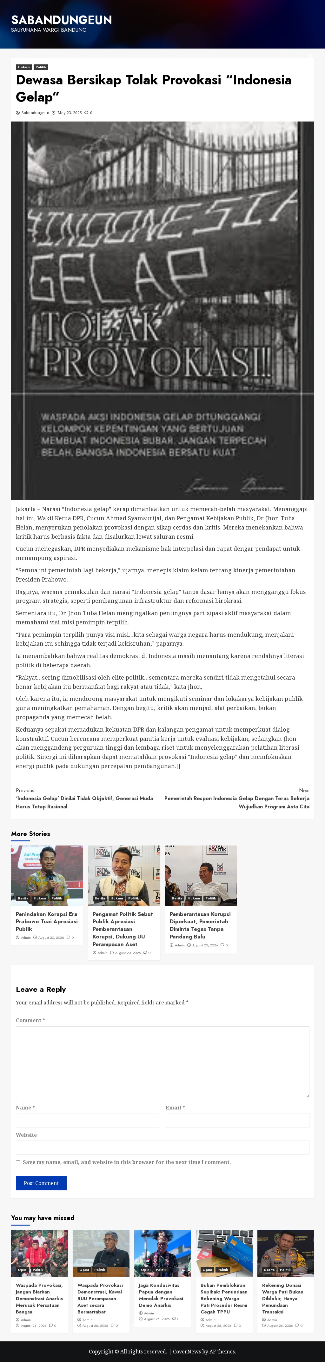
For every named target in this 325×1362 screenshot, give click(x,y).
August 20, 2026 (51, 937)
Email (175, 1107)
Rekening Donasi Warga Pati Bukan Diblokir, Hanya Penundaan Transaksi (282, 1298)
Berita (23, 898)
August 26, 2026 (34, 1325)
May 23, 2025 (69, 112)
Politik (41, 66)
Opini (22, 1269)
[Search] (310, 56)
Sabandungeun (35, 112)
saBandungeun (61, 20)
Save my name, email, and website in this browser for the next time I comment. (127, 1162)
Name (25, 1107)
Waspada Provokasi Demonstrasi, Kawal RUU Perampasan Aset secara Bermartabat (100, 1298)
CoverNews (187, 1351)
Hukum (24, 66)
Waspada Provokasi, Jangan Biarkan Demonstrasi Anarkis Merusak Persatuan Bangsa (39, 1298)
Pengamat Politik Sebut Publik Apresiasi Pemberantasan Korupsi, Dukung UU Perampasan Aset (123, 929)
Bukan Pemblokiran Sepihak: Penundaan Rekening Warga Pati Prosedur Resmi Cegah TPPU (224, 1298)
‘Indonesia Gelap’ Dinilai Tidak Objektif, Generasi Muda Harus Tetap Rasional (84, 798)
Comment (30, 1020)
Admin (26, 937)
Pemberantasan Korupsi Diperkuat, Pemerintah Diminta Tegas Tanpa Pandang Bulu (200, 925)
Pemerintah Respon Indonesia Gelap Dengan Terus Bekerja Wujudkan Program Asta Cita (236, 798)
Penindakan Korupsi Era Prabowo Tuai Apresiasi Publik (47, 921)
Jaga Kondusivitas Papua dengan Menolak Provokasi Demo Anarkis (161, 1295)
